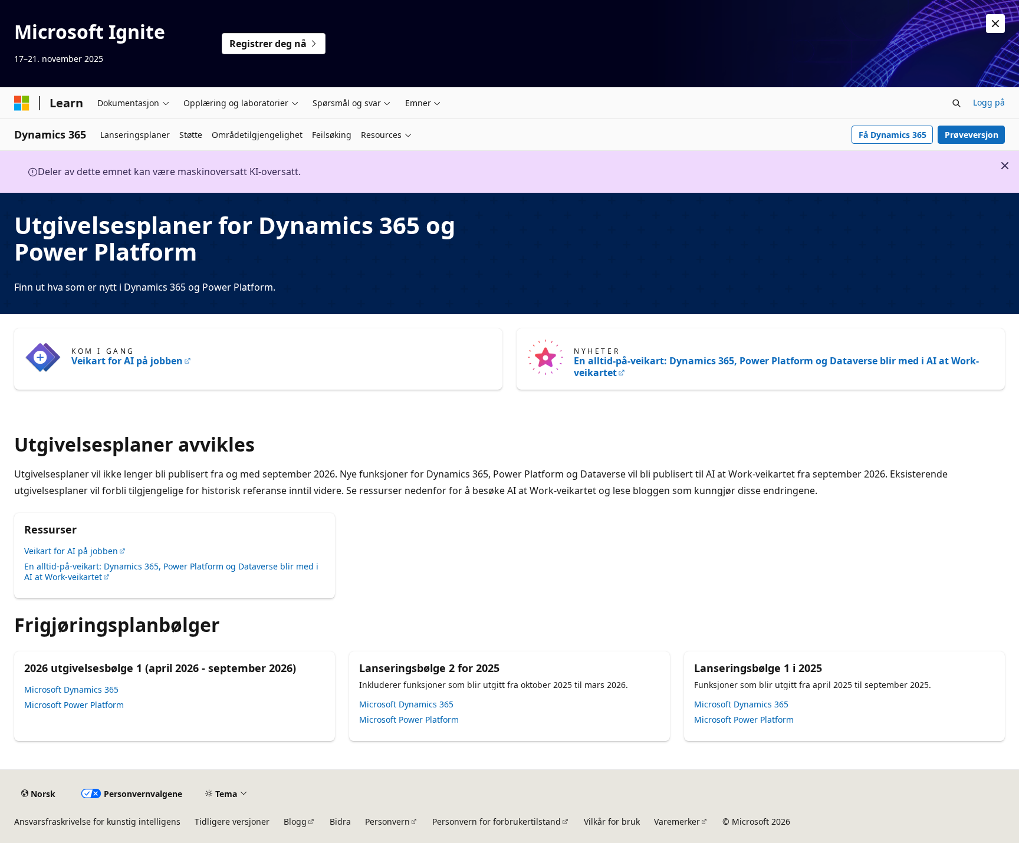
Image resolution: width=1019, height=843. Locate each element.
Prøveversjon (971, 134)
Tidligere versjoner (232, 821)
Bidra (340, 821)
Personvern (387, 821)
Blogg (295, 821)
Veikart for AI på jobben (127, 361)
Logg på (989, 102)
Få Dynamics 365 (892, 134)
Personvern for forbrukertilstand (496, 821)
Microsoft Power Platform (74, 704)
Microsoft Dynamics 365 (71, 689)
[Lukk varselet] (995, 23)
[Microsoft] (21, 103)
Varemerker (677, 821)
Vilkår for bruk (612, 821)
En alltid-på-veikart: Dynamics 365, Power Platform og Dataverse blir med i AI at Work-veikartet (776, 366)
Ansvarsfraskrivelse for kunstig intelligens (97, 821)
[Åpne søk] (956, 103)
